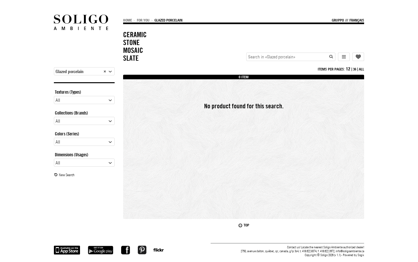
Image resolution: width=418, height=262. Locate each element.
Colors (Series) (67, 133)
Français (356, 20)
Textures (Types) (68, 92)
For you (143, 20)
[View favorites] (358, 57)
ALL (361, 69)
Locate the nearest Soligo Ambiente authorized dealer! (332, 247)
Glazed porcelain (168, 20)
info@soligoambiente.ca (350, 251)
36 (354, 69)
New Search (66, 175)
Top (246, 225)
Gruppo (338, 20)
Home (127, 20)
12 (348, 68)
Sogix (361, 255)
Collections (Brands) (71, 113)
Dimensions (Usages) (71, 154)
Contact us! (293, 247)
